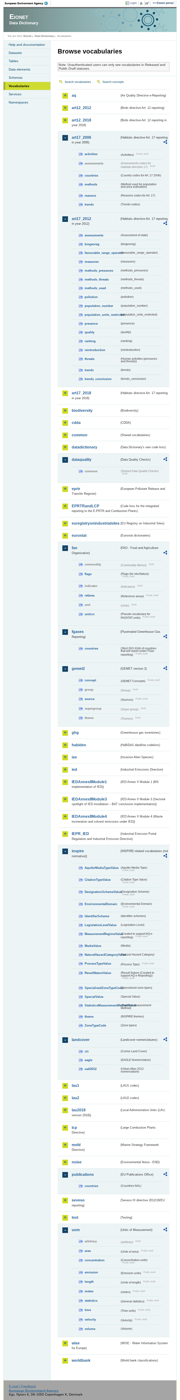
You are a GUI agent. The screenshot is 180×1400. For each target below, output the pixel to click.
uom (76, 1230)
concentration (95, 1260)
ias (74, 757)
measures (92, 261)
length (89, 1281)
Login (133, 3)
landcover (81, 1040)
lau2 (75, 1098)
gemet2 (78, 669)
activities (91, 154)
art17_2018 (81, 393)
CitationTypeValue (98, 879)
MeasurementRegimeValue (102, 934)
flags (88, 574)
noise (77, 1162)
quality (89, 332)
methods (91, 184)
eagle (88, 1060)
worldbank (81, 1360)
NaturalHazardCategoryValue (102, 954)
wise (76, 1343)
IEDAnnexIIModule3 (89, 799)
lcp (74, 1128)
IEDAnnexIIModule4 (89, 816)
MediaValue (93, 946)
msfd (76, 1145)
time (88, 1310)
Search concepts (113, 82)
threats (89, 359)
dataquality (81, 460)
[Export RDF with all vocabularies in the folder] (165, 143)
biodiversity (82, 410)
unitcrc (90, 614)
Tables (13, 61)
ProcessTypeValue (98, 963)
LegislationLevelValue (100, 925)
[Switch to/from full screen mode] (148, 3)
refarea (89, 595)
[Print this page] (142, 3)
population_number (99, 306)
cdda (76, 423)
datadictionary (84, 447)
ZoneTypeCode (95, 1025)
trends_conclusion (98, 379)
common (79, 435)
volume (90, 1329)
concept (90, 680)
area (88, 1251)
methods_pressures (99, 270)
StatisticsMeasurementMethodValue (102, 1005)
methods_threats (97, 279)
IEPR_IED (80, 834)
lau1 (75, 1085)
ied (74, 769)
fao (74, 548)
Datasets (15, 53)
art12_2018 (81, 120)
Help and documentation (27, 44)
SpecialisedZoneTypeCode (102, 988)
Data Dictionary (44, 36)
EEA (28, 3)
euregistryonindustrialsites (96, 523)
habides (79, 745)
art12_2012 (81, 108)
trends (89, 204)
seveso (78, 1200)
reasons (90, 195)
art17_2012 (81, 219)
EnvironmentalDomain (101, 904)
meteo (89, 1291)
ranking (90, 341)
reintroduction (95, 350)
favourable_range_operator (102, 253)
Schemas (15, 77)
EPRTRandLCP (85, 506)
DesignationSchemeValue (102, 892)
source (89, 699)
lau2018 (79, 1110)
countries (91, 175)
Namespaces (18, 102)
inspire (78, 851)
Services (15, 94)
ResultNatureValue (98, 973)
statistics (91, 1300)
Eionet (27, 36)
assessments (94, 235)
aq (74, 95)
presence (91, 323)
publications (83, 1174)
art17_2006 (81, 137)
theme (89, 1016)
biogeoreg (92, 244)
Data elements (19, 69)
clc (87, 1051)
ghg (75, 733)
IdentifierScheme (97, 916)
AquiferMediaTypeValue (102, 868)
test (75, 1217)
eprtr (76, 489)
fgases (78, 632)
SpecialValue (94, 996)
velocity (90, 1319)
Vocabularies (19, 86)
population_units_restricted (102, 314)
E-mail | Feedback (22, 1386)
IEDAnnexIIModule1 (89, 782)
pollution (91, 297)
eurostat (79, 535)
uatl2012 (91, 1069)
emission (91, 1272)
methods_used (95, 288)
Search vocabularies (78, 82)
